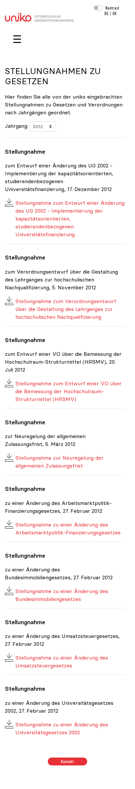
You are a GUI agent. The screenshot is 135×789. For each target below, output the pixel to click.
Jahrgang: (16, 126)
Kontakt (67, 761)
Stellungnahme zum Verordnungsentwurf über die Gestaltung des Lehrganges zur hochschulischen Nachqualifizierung (65, 309)
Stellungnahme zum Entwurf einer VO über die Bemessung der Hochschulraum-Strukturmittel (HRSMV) (68, 391)
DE (106, 13)
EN (115, 13)
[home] (39, 16)
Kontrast (112, 7)
